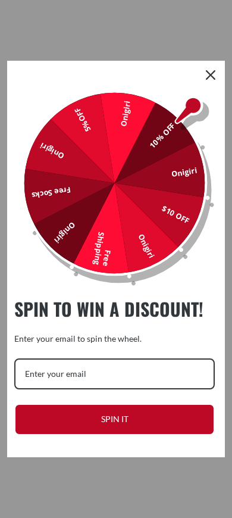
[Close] (210, 75)
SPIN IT (114, 419)
